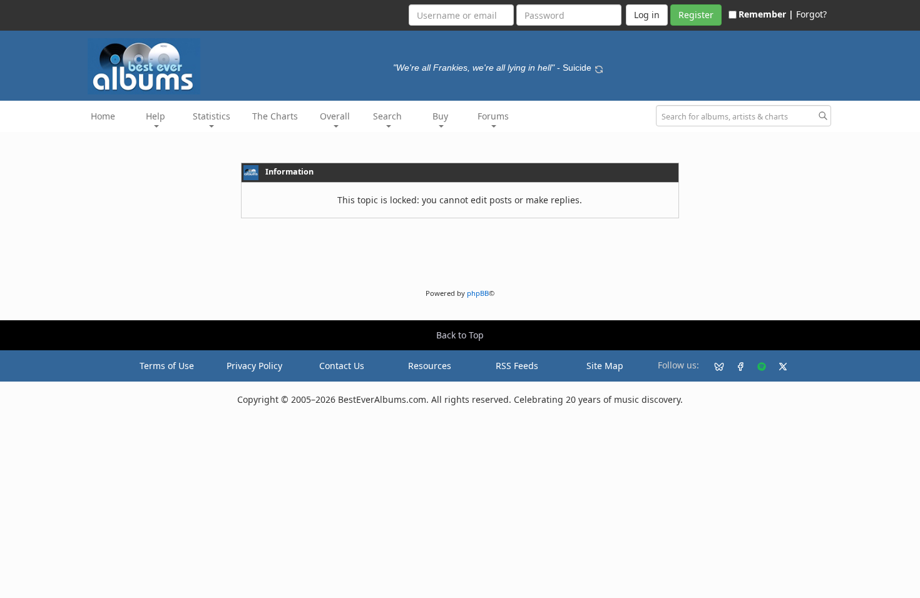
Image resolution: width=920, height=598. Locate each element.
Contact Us (341, 366)
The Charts (275, 116)
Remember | (766, 14)
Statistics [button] (211, 116)
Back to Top (460, 335)
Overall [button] (335, 116)
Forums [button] (493, 116)
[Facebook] (735, 366)
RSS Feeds (517, 366)
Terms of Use (167, 366)
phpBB (478, 293)
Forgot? (811, 14)
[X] (778, 366)
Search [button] (387, 116)
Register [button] (695, 15)
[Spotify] (756, 366)
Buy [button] (440, 116)
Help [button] (155, 116)
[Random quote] (599, 68)
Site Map (604, 366)
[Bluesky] (714, 366)
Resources (429, 366)
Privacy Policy (254, 366)
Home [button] (103, 116)
